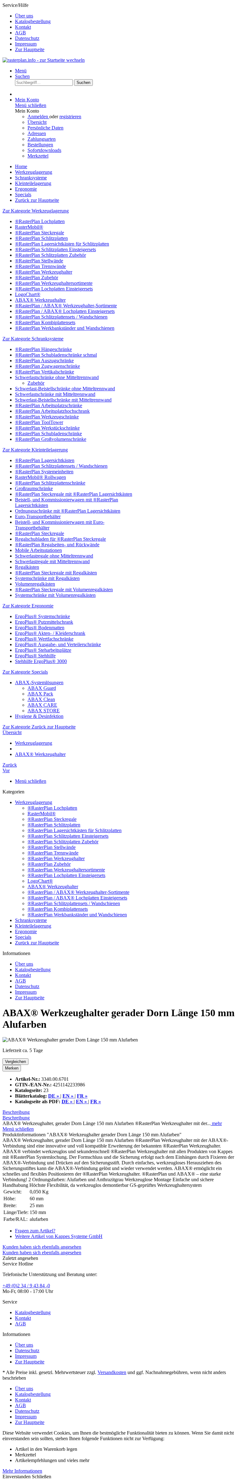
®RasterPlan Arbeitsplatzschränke (48, 405)
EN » (82, 1101)
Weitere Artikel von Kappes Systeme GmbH (58, 1236)
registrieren (70, 116)
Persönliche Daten (45, 127)
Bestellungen (40, 144)
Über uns (24, 15)
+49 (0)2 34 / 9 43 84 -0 (26, 1285)
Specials (23, 937)
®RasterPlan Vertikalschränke (44, 371)
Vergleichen (15, 1061)
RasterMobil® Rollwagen (40, 477)
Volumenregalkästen (35, 584)
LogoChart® (27, 294)
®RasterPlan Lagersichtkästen (44, 460)
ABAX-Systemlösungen (39, 682)
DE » (68, 1101)
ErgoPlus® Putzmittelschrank (44, 622)
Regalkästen (27, 567)
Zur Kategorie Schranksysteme (32, 338)
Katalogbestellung (33, 21)
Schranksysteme (31, 920)
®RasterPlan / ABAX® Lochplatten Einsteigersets (65, 311)
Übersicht (37, 122)
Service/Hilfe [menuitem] (26, 27)
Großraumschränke (34, 488)
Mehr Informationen (22, 1471)
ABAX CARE (42, 705)
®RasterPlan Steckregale (39, 232)
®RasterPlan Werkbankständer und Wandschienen (64, 328)
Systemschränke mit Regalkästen (47, 578)
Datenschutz (27, 38)
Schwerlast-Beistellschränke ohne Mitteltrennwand (65, 388)
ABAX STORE (44, 710)
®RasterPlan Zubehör (36, 277)
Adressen (37, 133)
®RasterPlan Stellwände (39, 260)
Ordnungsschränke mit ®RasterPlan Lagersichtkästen (67, 511)
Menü (21, 70)
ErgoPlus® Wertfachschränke (44, 638)
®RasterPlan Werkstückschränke (47, 428)
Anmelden (38, 116)
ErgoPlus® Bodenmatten (39, 627)
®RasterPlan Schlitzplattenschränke (50, 482)
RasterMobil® (29, 227)
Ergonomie (26, 931)
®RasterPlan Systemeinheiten (44, 471)
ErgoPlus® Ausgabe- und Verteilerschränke (58, 644)
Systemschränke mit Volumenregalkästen (55, 595)
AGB (20, 32)
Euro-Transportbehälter (38, 516)
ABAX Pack (40, 693)
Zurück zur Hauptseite (37, 942)
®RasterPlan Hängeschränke (43, 349)
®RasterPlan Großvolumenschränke (50, 439)
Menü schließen (30, 105)
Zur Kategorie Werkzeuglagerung (35, 210)
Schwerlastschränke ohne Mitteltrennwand (57, 377)
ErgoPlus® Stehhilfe (35, 655)
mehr (216, 1123)
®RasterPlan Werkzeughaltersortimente (53, 283)
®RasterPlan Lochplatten (40, 221)
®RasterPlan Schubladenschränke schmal (56, 355)
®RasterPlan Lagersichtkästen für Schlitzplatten (62, 243)
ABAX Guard (42, 688)
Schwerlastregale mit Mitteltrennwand (52, 561)
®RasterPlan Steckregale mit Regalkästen (56, 572)
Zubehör (36, 383)
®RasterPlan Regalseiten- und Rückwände (57, 544)
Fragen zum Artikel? (35, 1230)
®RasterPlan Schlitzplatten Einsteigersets (55, 249)
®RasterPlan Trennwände (40, 266)
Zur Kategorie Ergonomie (27, 605)
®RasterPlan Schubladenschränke (48, 433)
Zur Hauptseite (29, 49)
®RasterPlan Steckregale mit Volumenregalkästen (64, 589)
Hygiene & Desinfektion (39, 716)
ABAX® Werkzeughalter (40, 300)
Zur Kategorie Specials (25, 672)
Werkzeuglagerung (33, 802)
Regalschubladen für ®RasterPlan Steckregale (60, 539)
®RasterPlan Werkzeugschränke (47, 416)
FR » (95, 1101)
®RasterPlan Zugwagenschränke (47, 366)
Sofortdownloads (44, 150)
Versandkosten (112, 1372)
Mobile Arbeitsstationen (38, 550)
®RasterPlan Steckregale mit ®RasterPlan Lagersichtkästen (73, 494)
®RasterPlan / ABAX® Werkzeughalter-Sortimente (66, 305)
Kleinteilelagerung (33, 926)
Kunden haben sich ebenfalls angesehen (41, 1247)
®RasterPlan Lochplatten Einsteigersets (54, 288)
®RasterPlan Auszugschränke (44, 360)
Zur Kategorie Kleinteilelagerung (35, 449)
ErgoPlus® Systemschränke (42, 616)
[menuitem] (126, 16)
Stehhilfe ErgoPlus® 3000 (41, 661)
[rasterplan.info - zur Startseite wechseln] (43, 60)
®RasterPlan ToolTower (39, 422)
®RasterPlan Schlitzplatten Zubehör (50, 255)
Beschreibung (16, 1112)
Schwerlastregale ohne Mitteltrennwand (54, 555)
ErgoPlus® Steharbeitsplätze (43, 650)
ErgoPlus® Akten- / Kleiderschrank (50, 633)
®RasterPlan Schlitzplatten (41, 238)
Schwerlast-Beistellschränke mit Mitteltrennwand (63, 399)
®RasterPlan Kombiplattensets (45, 322)
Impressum (26, 43)
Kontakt (23, 27)
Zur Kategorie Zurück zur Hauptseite (39, 726)
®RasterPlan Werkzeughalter (43, 272)
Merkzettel (38, 155)
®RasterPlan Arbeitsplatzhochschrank (52, 411)
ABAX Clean (41, 699)
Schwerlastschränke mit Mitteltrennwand (55, 394)
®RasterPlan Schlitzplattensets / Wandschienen (61, 316)
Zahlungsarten (42, 139)
